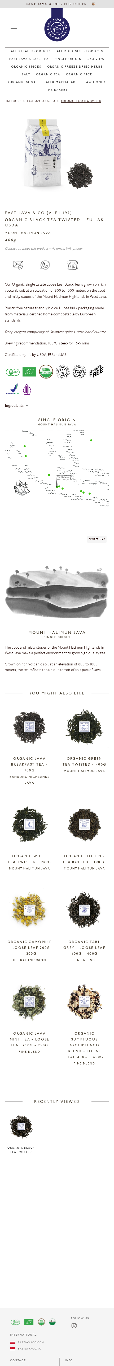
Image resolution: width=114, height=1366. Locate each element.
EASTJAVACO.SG (28, 1349)
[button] (24, 446)
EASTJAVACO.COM (29, 1342)
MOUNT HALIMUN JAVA (28, 233)
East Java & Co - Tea (41, 101)
